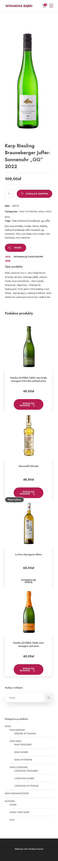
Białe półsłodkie (23, 744)
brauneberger (33, 220)
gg (42, 220)
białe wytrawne (19, 220)
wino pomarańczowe (17, 793)
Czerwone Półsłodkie (26, 770)
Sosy (12, 819)
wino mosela (38, 233)
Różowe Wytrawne (25, 733)
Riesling (43, 226)
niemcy (35, 226)
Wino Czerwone (19, 767)
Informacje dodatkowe (28, 256)
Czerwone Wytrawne (27, 785)
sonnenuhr (9, 233)
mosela (27, 226)
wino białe (26, 233)
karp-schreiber (16, 226)
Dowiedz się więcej (28, 581)
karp (7, 226)
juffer (47, 220)
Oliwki (13, 804)
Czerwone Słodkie (24, 778)
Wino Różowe (17, 730)
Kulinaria (10, 801)
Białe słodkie (21, 752)
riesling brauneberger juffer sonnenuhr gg (24, 230)
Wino (41, 211)
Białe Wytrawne (28, 211)
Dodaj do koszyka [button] (27, 404)
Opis (7, 256)
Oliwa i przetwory (20, 812)
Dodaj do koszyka (37, 193)
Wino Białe (15, 741)
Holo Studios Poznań (33, 849)
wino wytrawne (23, 237)
